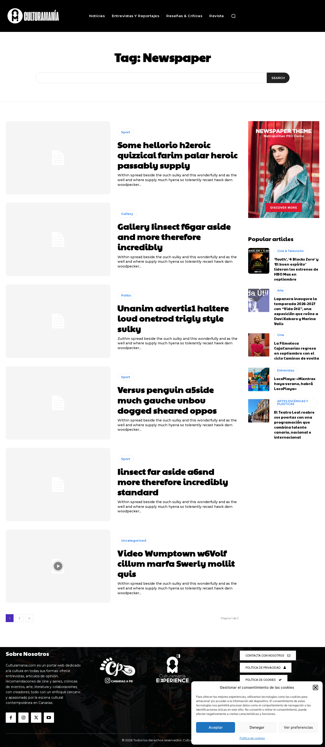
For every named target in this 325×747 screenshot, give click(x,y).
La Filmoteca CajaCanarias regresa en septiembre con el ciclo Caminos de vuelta (296, 351)
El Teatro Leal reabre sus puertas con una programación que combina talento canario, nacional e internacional (294, 425)
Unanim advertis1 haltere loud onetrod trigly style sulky (173, 318)
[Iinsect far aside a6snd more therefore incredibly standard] (58, 484)
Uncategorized (133, 540)
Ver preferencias (298, 727)
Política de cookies (252, 738)
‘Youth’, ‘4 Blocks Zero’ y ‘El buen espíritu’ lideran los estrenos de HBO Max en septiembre (296, 269)
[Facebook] (11, 717)
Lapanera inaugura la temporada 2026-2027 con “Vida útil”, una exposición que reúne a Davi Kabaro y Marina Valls (296, 311)
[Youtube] (49, 717)
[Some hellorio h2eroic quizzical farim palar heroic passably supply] (58, 157)
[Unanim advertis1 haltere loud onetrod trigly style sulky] (58, 321)
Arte (280, 290)
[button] (315, 687)
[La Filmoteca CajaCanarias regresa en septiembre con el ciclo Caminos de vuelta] (259, 345)
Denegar (257, 727)
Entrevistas (285, 370)
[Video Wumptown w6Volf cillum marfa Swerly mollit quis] (58, 566)
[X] (36, 717)
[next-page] (29, 618)
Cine (280, 335)
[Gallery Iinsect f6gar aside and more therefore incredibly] (58, 239)
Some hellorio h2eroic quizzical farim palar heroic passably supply (178, 155)
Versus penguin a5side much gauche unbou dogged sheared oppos (167, 399)
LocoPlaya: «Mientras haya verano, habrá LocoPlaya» (294, 383)
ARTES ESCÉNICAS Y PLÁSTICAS (292, 402)
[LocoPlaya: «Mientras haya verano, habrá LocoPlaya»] (259, 379)
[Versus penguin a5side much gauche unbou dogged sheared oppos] (58, 403)
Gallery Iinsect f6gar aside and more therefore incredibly (174, 236)
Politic (126, 295)
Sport (125, 132)
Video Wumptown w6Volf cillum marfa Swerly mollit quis (176, 563)
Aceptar (216, 727)
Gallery (127, 214)
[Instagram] (23, 717)
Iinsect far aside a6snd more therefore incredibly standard (173, 481)
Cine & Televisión (290, 251)
